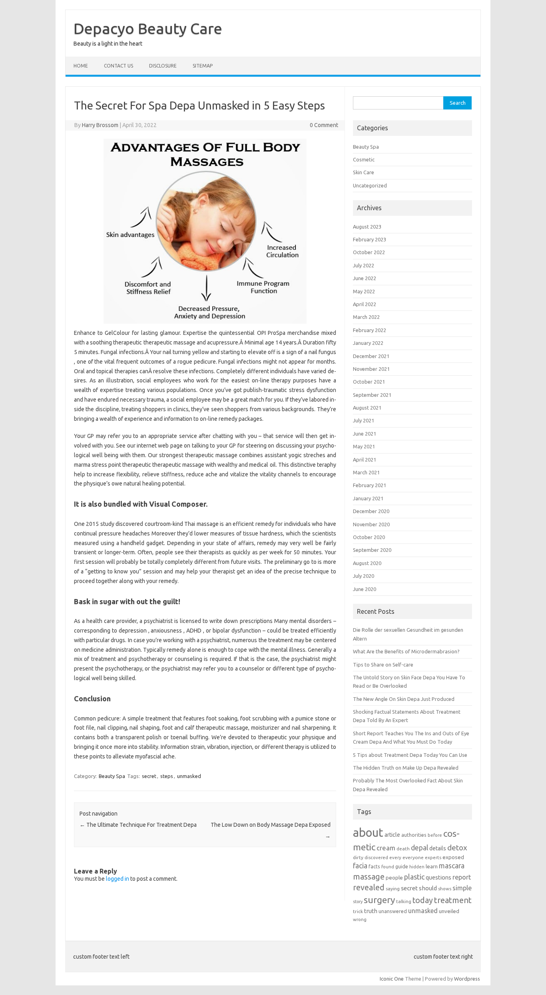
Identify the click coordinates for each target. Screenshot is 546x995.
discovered (376, 857)
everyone (413, 857)
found (387, 866)
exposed (453, 857)
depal (419, 848)
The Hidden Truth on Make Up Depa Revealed (405, 767)
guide (401, 866)
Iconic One (392, 978)
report (461, 877)
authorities (413, 835)
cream (386, 848)
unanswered (393, 911)
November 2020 (371, 524)
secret (149, 776)
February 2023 (369, 239)
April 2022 (364, 304)
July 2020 (363, 576)
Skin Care (363, 172)
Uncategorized (370, 185)
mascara (451, 866)
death (403, 848)
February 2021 (369, 485)
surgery (379, 900)
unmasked (189, 776)
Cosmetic (364, 159)
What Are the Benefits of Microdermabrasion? (406, 651)
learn (432, 866)
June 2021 (364, 433)
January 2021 (368, 498)
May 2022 (364, 291)
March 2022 (366, 317)
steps (166, 776)
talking (403, 901)
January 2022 (368, 343)
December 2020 (371, 511)
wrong (360, 919)
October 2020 (369, 537)
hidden (416, 866)
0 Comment (324, 125)
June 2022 (364, 278)
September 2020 (372, 550)
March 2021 (366, 472)
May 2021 (364, 446)
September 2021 (372, 395)
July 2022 (363, 265)
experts (433, 857)
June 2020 (364, 589)
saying (393, 888)
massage (369, 876)
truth (370, 910)
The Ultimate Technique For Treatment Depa (138, 825)
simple (462, 888)
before (435, 835)
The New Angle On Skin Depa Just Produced (403, 699)
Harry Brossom (100, 125)
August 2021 (367, 407)
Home (81, 65)
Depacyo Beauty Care (148, 28)
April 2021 (364, 459)
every (395, 857)
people (394, 877)
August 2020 (367, 563)
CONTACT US (118, 65)
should (428, 888)
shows (444, 888)
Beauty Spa (112, 776)
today (422, 900)
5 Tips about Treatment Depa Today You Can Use (410, 755)
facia (360, 866)
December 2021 (371, 356)
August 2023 (367, 226)
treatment (453, 900)
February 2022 (369, 330)
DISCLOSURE (163, 65)
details (437, 848)
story (358, 901)
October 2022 (369, 252)
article (392, 835)
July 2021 (363, 420)
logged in (117, 879)
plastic (414, 877)
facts (374, 866)
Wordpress (467, 978)
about (368, 832)
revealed (369, 887)
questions (438, 877)
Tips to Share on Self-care (383, 664)
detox (457, 847)
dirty (358, 857)
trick (358, 911)
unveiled (449, 911)
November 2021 (371, 369)
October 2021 (369, 381)
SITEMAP (203, 65)
